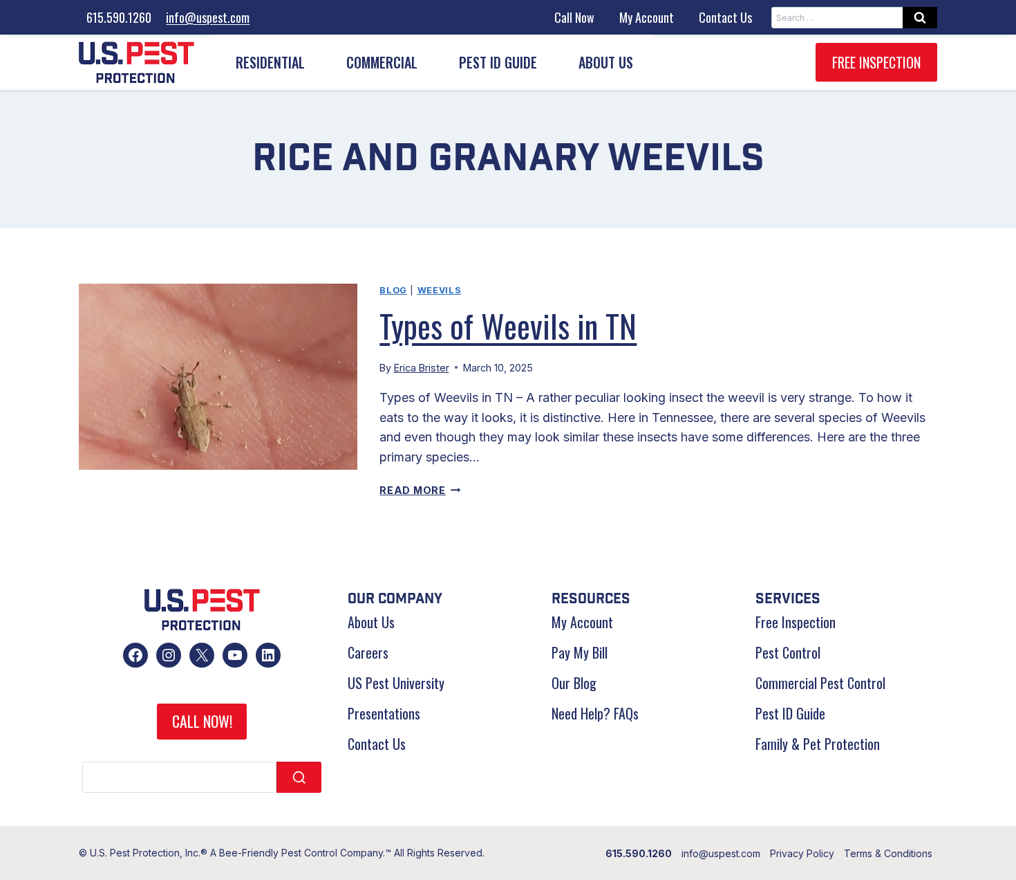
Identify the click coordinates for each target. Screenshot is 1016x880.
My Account (646, 17)
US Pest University (396, 682)
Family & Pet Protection (817, 743)
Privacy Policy (802, 853)
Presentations (384, 713)
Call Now (574, 17)
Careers (368, 652)
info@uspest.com (208, 17)
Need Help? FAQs (595, 713)
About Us (371, 622)
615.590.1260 (118, 17)
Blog (393, 290)
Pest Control (787, 652)
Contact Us (725, 17)
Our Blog (574, 682)
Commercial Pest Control (820, 682)
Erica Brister (421, 368)
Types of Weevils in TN (508, 325)
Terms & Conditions (888, 853)
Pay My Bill (580, 652)
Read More (419, 490)
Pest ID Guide (498, 62)
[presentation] (218, 377)
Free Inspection (876, 62)
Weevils (439, 290)
